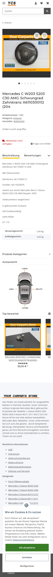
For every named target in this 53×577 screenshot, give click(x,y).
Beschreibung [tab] (10, 155)
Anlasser (17, 118)
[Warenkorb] (47, 3)
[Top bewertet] (49, 313)
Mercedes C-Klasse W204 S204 (23, 490)
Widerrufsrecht (15, 462)
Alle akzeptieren (27, 547)
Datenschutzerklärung (19, 458)
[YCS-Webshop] (12, 3)
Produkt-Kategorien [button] (14, 254)
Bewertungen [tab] (32, 155)
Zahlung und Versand (19, 471)
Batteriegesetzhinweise (19, 466)
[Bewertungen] (23, 363)
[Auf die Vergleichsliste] (37, 35)
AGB (10, 449)
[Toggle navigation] (3, 2)
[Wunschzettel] (41, 3)
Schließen (27, 557)
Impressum (13, 454)
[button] (36, 3)
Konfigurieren (27, 566)
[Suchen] (47, 11)
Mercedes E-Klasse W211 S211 (23, 498)
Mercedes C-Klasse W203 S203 (23, 485)
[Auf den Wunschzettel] (44, 35)
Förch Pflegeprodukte (18, 481)
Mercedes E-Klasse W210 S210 (23, 494)
